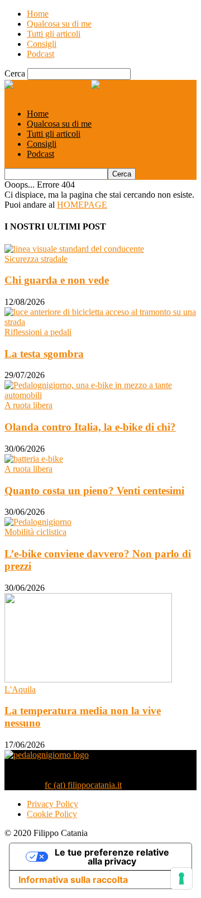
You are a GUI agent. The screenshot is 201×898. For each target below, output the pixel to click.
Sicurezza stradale (36, 259)
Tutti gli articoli (53, 34)
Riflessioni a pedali (37, 332)
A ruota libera (28, 405)
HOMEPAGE (82, 204)
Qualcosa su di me (59, 23)
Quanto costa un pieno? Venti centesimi (94, 490)
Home (38, 13)
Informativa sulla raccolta (73, 879)
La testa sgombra (44, 354)
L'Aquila (20, 689)
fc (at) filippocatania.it (83, 785)
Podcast (40, 54)
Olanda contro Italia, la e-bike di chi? (90, 427)
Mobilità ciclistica (35, 532)
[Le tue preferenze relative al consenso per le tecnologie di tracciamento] (181, 878)
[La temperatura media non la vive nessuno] (88, 679)
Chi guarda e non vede (56, 280)
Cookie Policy (52, 814)
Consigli (41, 44)
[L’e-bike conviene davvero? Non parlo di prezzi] (37, 522)
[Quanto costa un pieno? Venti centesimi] (33, 459)
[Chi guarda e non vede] (74, 249)
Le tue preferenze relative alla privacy (112, 857)
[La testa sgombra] (100, 322)
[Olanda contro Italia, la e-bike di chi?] (100, 395)
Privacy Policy (52, 804)
